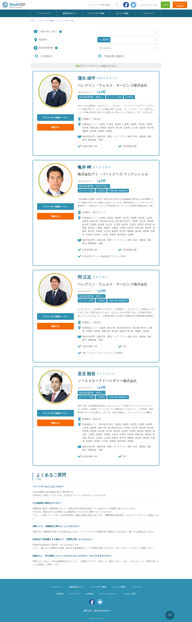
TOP (32, 20)
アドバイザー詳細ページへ (55, 117)
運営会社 (60, 593)
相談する (55, 127)
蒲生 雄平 (86, 78)
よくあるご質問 (129, 593)
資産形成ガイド (70, 13)
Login (165, 5)
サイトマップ (74, 593)
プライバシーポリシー (108, 593)
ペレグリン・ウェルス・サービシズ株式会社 (112, 85)
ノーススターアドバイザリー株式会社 (107, 380)
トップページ (43, 13)
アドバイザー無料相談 (179, 4)
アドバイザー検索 (96, 13)
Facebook (126, 5)
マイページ (148, 13)
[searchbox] (98, 31)
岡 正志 (84, 276)
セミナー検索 (122, 13)
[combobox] (128, 31)
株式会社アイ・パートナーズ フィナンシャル (113, 174)
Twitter (133, 5)
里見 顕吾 (86, 373)
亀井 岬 (84, 166)
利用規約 (89, 593)
